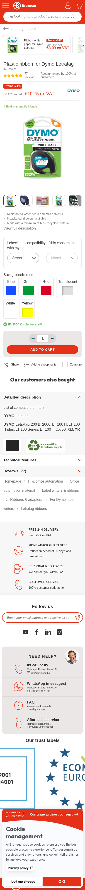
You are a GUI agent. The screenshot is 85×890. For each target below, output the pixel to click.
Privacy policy (18, 868)
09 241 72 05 (37, 665)
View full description (19, 228)
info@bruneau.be (40, 673)
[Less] (33, 338)
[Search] (73, 16)
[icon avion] (77, 617)
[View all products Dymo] (74, 91)
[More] (52, 338)
